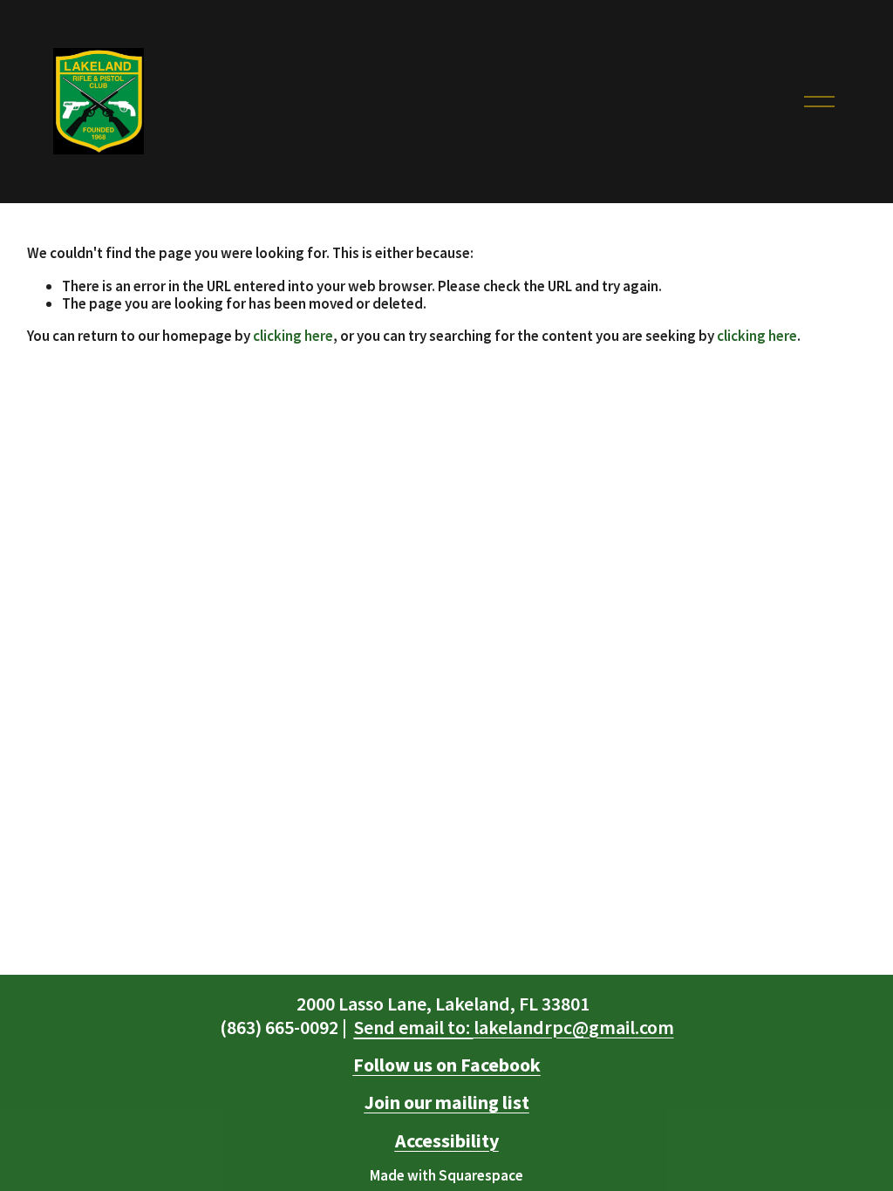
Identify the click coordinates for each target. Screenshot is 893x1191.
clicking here (293, 335)
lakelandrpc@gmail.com (514, 1027)
